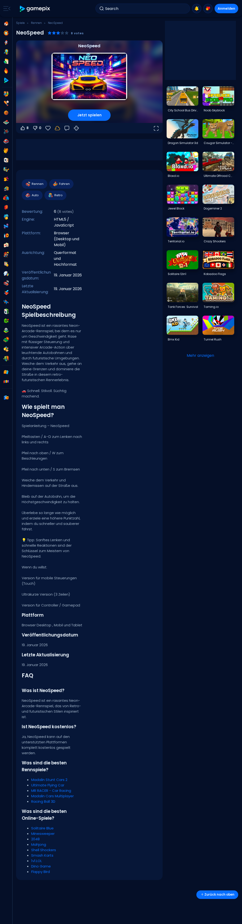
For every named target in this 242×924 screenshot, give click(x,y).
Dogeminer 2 (213, 208)
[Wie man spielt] (76, 128)
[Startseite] (6, 23)
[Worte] (6, 349)
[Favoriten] (208, 8)
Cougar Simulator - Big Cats (219, 143)
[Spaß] (6, 217)
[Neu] (6, 61)
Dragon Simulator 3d (183, 143)
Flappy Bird (40, 871)
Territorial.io (176, 241)
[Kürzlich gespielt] (6, 33)
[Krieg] (6, 339)
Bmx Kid (173, 339)
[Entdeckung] (6, 52)
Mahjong (38, 844)
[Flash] (6, 207)
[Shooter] (6, 302)
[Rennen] (6, 283)
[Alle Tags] (6, 372)
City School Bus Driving (183, 110)
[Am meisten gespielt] (6, 42)
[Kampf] (6, 198)
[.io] (6, 235)
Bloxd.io (173, 176)
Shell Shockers (43, 849)
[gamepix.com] (35, 8)
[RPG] (6, 292)
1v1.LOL (36, 860)
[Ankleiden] (6, 179)
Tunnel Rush (212, 339)
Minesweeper (43, 833)
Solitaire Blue (42, 828)
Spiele (20, 23)
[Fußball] (6, 330)
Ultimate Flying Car (47, 785)
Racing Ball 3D (43, 801)
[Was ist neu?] (196, 8)
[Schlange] (6, 321)
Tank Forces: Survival (183, 307)
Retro (58, 195)
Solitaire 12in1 (177, 274)
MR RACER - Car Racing (51, 790)
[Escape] (6, 188)
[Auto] (6, 141)
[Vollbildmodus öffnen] (156, 128)
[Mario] (6, 254)
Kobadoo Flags (215, 274)
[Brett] (6, 122)
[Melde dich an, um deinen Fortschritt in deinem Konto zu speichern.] (57, 128)
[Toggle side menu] (6, 8)
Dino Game (41, 866)
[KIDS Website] (6, 381)
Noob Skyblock (214, 110)
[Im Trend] (6, 71)
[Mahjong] (6, 245)
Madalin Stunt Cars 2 (49, 779)
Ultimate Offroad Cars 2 (219, 176)
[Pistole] (6, 226)
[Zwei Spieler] (6, 94)
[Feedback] (67, 128)
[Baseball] (6, 103)
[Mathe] (6, 264)
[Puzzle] (6, 273)
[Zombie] (6, 358)
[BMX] (6, 131)
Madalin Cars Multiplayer (52, 795)
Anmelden (226, 8)
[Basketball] (6, 113)
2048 (35, 839)
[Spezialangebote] (6, 80)
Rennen (36, 23)
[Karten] (6, 160)
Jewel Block (176, 208)
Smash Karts (42, 855)
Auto (35, 195)
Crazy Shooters (215, 241)
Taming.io (211, 307)
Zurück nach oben (219, 894)
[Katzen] (6, 150)
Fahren (64, 184)
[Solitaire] (6, 311)
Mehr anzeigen (200, 355)
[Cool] (6, 169)
